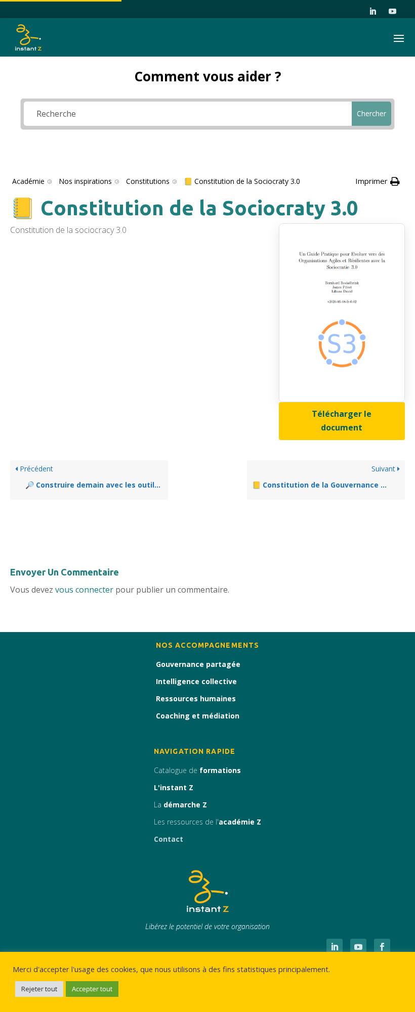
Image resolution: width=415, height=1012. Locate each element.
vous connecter (84, 589)
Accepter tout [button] (92, 988)
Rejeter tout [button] (39, 988)
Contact (168, 839)
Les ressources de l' (207, 822)
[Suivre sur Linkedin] (373, 12)
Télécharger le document (341, 420)
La (180, 804)
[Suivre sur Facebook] (382, 947)
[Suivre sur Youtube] (393, 12)
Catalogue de (197, 770)
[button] (377, 181)
